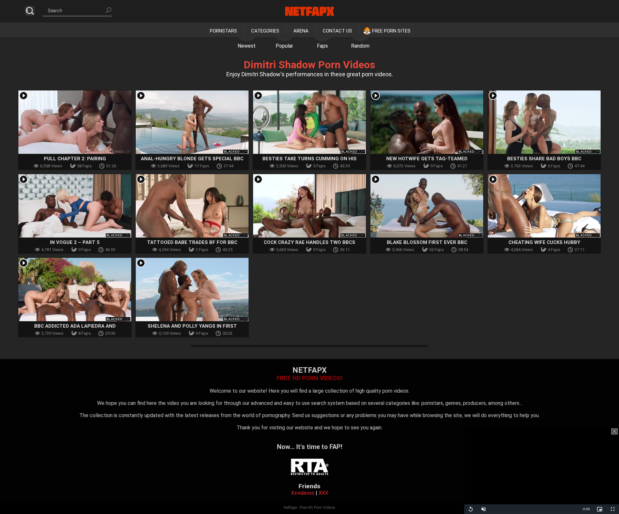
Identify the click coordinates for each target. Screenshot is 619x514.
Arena (301, 31)
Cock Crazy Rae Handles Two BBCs (309, 242)
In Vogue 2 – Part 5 (75, 242)
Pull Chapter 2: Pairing (75, 159)
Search (30, 11)
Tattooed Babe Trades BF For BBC (192, 242)
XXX (323, 493)
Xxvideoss (302, 493)
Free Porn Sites (391, 31)
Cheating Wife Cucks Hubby (544, 242)
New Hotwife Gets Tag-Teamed (426, 159)
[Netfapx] (309, 11)
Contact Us (337, 31)
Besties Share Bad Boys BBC (544, 159)
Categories (265, 31)
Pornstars (223, 31)
